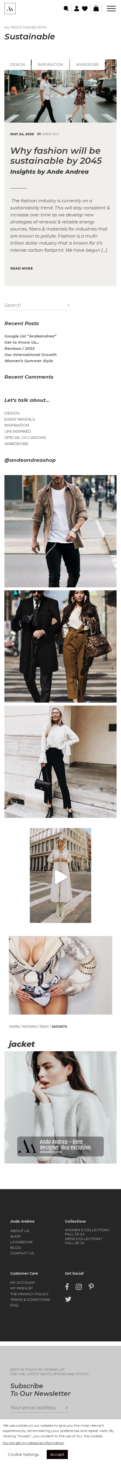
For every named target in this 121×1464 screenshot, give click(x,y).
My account (22, 1283)
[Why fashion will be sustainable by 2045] (60, 91)
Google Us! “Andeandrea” (30, 336)
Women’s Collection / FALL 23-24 (87, 1232)
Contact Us (22, 1253)
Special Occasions (25, 437)
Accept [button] (57, 1454)
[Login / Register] (76, 8)
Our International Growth (30, 354)
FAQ (14, 1305)
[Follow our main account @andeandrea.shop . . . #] (60, 762)
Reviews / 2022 (19, 348)
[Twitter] (68, 1299)
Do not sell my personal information (33, 1442)
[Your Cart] (96, 8)
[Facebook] (67, 1287)
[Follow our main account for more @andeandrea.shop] (60, 1107)
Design (17, 64)
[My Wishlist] (85, 8)
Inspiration (50, 64)
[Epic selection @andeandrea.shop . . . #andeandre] (60, 877)
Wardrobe (87, 64)
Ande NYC (50, 134)
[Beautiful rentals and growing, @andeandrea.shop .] (60, 992)
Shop (15, 1236)
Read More (21, 268)
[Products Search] (66, 8)
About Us (19, 1231)
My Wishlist (21, 1288)
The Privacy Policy (29, 1294)
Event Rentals (19, 419)
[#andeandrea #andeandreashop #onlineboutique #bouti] (60, 531)
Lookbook (21, 1242)
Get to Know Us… (21, 342)
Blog (15, 1248)
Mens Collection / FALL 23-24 (83, 1241)
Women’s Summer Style (28, 361)
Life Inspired (17, 431)
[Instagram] (79, 1287)
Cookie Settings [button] (23, 1454)
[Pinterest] (91, 1287)
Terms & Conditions (30, 1300)
